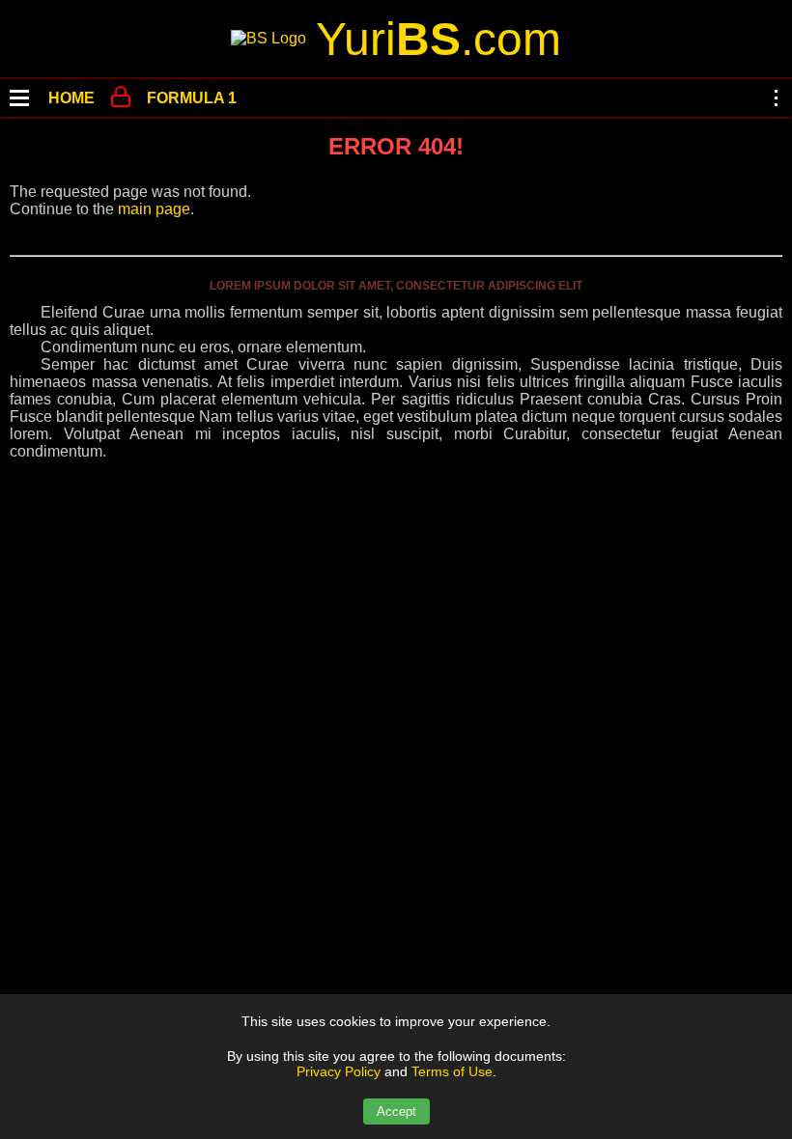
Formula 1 (192, 98)
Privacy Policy (339, 1071)
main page (154, 209)
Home (71, 98)
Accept (396, 1111)
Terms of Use (452, 1071)
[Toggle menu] (19, 98)
